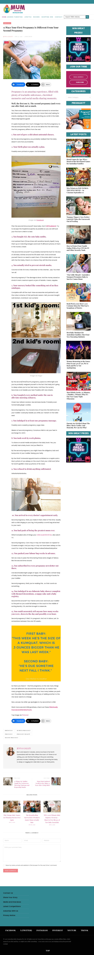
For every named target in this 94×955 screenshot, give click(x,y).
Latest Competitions (12, 906)
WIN (51, 17)
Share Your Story (10, 897)
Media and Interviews (12, 902)
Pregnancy (7, 23)
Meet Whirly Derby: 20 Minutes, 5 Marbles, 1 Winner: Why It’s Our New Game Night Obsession (78, 395)
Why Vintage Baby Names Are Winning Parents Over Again (11, 817)
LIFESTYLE (28, 17)
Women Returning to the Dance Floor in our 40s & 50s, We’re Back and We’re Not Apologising (78, 364)
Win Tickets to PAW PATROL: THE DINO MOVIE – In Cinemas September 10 (78, 190)
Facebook (40, 220)
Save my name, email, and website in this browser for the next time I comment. (31, 865)
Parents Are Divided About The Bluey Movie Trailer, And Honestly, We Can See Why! (78, 425)
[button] (90, 16)
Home (4, 17)
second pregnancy (11, 737)
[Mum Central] (14, 10)
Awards (10, 17)
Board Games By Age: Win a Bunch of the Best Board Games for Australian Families (78, 161)
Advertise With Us (10, 911)
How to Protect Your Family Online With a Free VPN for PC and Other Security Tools (78, 248)
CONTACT (58, 17)
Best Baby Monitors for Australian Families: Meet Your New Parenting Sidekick (78, 334)
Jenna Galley (8, 36)
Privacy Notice (9, 915)
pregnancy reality (23, 734)
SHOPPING (45, 17)
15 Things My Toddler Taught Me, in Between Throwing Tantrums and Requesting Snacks (21, 784)
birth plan (9, 730)
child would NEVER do (44, 535)
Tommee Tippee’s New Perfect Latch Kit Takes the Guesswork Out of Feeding (78, 219)
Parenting (18, 17)
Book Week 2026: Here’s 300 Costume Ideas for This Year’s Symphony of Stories (78, 306)
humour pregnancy (24, 730)
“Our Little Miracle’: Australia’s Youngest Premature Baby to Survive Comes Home (78, 277)
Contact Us (8, 893)
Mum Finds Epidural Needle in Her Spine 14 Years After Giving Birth (42, 783)
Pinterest (25, 715)
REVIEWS (36, 17)
